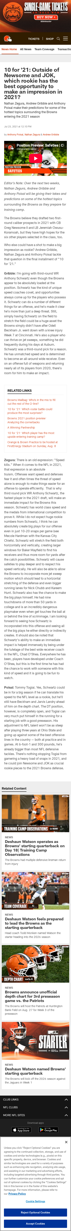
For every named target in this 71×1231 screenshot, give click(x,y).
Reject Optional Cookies (35, 1212)
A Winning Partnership (21, 427)
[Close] (66, 1142)
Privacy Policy (17, 1193)
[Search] (58, 38)
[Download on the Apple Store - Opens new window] (21, 1130)
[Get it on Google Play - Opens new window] (48, 1132)
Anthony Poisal (15, 134)
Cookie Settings (35, 1201)
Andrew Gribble (51, 134)
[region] (35, 1184)
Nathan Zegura (32, 134)
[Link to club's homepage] (8, 37)
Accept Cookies (35, 1223)
